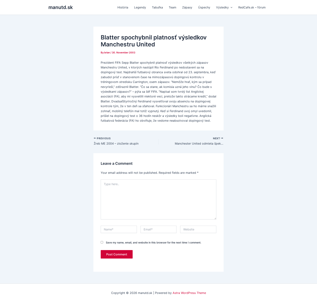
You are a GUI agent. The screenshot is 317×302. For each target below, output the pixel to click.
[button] (230, 7)
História (122, 7)
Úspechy (204, 7)
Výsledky (222, 7)
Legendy (140, 7)
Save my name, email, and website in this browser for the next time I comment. (153, 242)
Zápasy (187, 7)
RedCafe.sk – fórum (252, 7)
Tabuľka (157, 7)
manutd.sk (60, 7)
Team (172, 7)
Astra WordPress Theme (189, 293)
